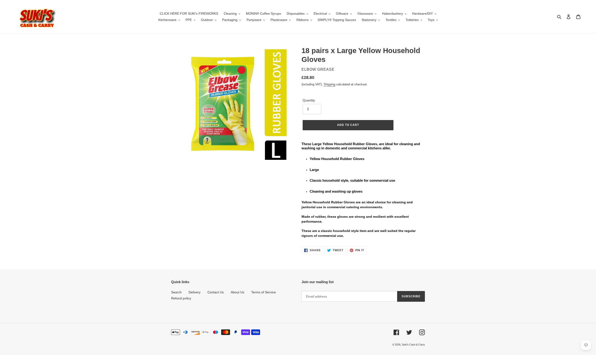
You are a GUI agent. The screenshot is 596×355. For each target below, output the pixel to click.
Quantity (309, 100)
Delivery (194, 292)
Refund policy (181, 298)
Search (176, 292)
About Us (237, 292)
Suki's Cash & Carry (413, 344)
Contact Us (215, 292)
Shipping (329, 84)
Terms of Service (263, 292)
